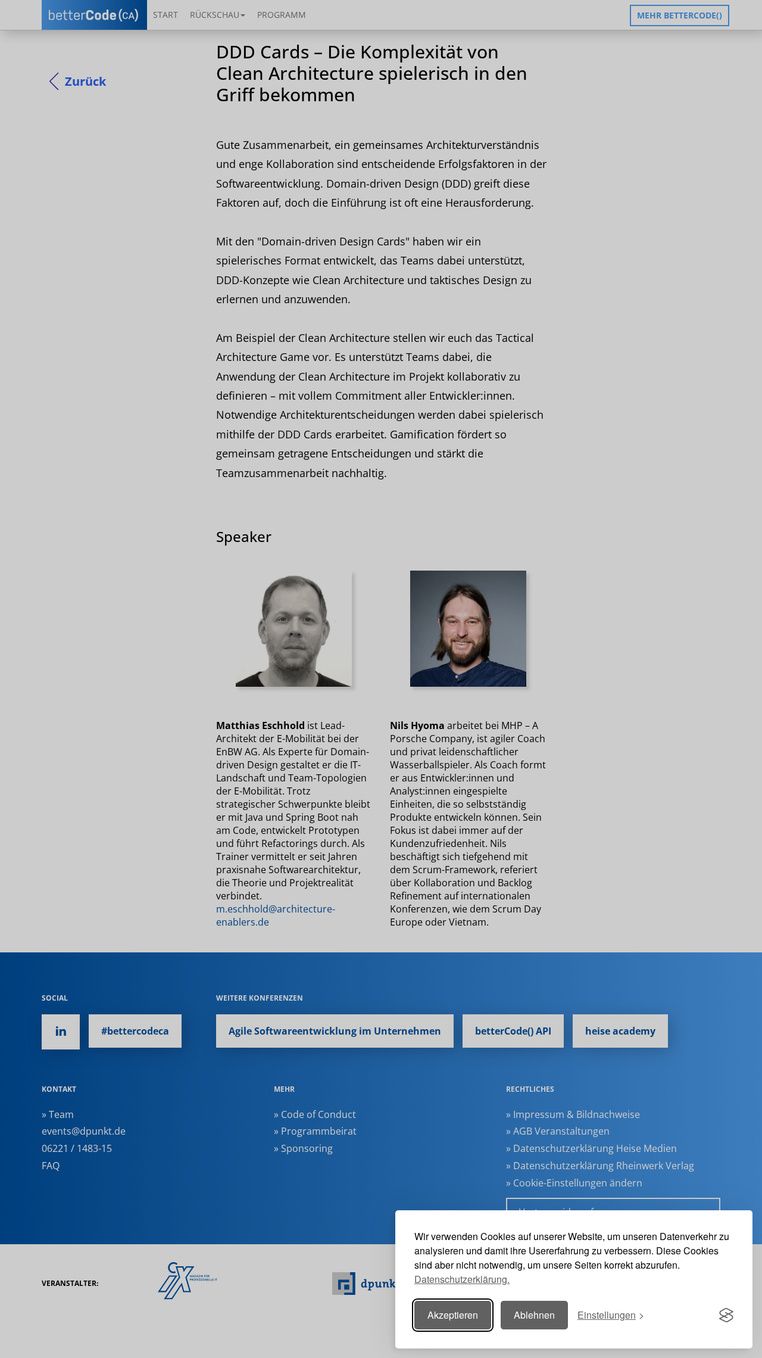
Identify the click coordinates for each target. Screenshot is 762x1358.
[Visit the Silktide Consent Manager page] (726, 1315)
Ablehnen (534, 1315)
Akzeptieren (452, 1315)
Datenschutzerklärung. (462, 1279)
